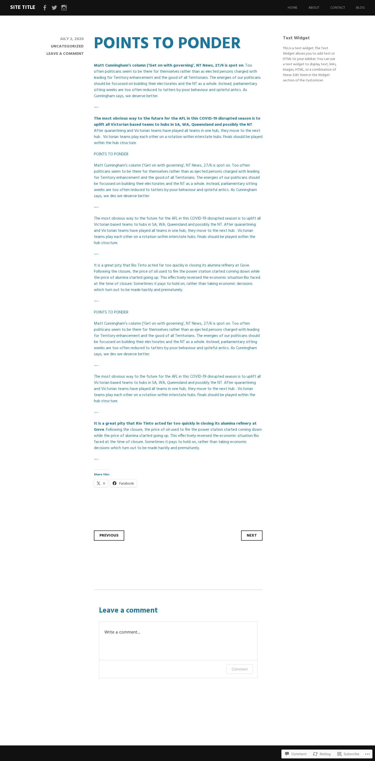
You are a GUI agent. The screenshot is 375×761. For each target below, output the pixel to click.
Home (292, 8)
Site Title (22, 7)
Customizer (314, 80)
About (313, 8)
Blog (360, 8)
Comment (240, 669)
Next (252, 535)
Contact (337, 8)
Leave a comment (65, 53)
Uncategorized (67, 46)
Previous (109, 535)
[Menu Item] (44, 8)
